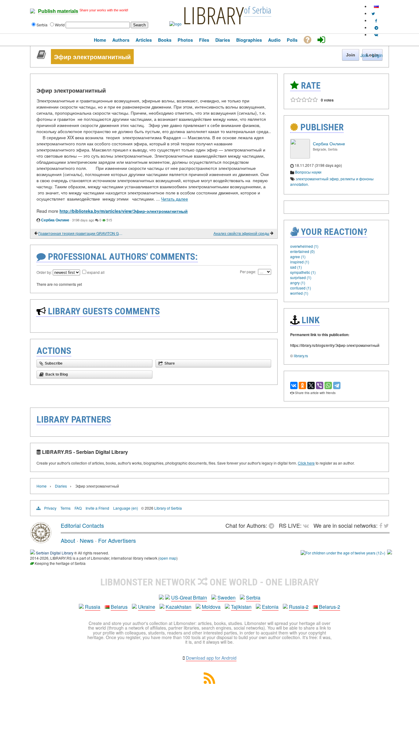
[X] (311, 385)
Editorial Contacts (82, 525)
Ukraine (146, 606)
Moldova (211, 606)
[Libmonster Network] (343, 552)
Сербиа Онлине (55, 220)
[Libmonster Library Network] (389, 552)
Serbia (253, 597)
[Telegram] (336, 385)
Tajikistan (241, 606)
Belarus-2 (329, 606)
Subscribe (54, 363)
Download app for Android (211, 658)
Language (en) (125, 508)
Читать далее (174, 199)
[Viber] (319, 385)
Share (169, 363)
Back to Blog (56, 374)
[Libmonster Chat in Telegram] (273, 525)
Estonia (270, 606)
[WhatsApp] (328, 385)
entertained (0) (302, 251)
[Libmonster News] (373, 13)
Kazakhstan (178, 606)
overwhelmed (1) (304, 246)
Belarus (119, 606)
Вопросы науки (308, 171)
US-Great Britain (189, 597)
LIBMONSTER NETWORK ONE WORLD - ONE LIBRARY (209, 582)
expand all (96, 272)
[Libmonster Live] (376, 34)
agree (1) (298, 256)
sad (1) (296, 267)
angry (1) (297, 282)
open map (168, 558)
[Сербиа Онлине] (300, 156)
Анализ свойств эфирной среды (241, 233)
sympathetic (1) (303, 272)
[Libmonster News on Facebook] (376, 20)
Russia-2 (299, 606)
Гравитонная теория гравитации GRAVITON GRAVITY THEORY (80, 233)
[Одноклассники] (302, 385)
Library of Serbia (168, 508)
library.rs (301, 355)
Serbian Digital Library (54, 552)
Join (364, 55)
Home (42, 486)
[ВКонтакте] (294, 385)
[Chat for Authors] (376, 27)
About (68, 540)
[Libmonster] (41, 541)
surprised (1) (300, 277)
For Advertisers (117, 540)
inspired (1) (299, 261)
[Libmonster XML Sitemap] (209, 681)
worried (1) (299, 293)
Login (377, 55)
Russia (92, 606)
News (87, 540)
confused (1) (300, 287)
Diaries (61, 486)
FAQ (78, 508)
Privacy (50, 508)
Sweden (226, 597)
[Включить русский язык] (376, 6)
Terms (65, 508)
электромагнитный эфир (317, 178)
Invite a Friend (97, 508)
